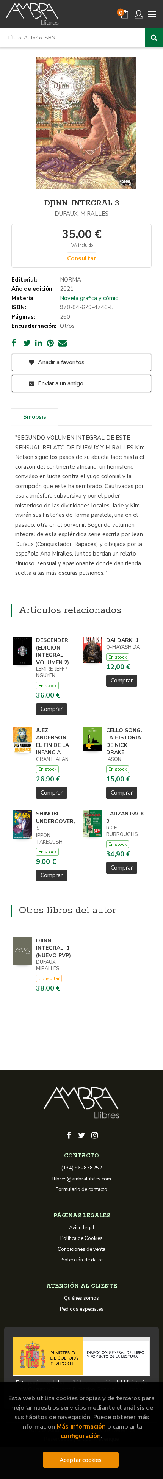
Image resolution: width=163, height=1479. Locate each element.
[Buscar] (154, 37)
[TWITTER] (81, 1134)
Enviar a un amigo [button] (59, 383)
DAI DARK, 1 (122, 640)
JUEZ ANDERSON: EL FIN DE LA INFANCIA (52, 741)
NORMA (70, 279)
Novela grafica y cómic (89, 298)
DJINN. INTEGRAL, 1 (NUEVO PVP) (53, 948)
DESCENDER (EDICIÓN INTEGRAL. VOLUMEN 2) (52, 651)
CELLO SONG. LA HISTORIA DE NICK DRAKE (124, 741)
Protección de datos (82, 1260)
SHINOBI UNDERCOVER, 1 (55, 821)
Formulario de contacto (81, 1189)
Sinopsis (34, 417)
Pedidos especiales (81, 1309)
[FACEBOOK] (68, 1134)
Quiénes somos (81, 1298)
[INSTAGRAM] (94, 1134)
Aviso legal (81, 1227)
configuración (81, 1436)
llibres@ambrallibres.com (81, 1178)
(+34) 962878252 (81, 1167)
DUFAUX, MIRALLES (81, 214)
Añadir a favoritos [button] (60, 362)
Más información (81, 1426)
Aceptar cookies (81, 1460)
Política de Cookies (81, 1238)
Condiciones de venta (81, 1249)
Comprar (52, 709)
